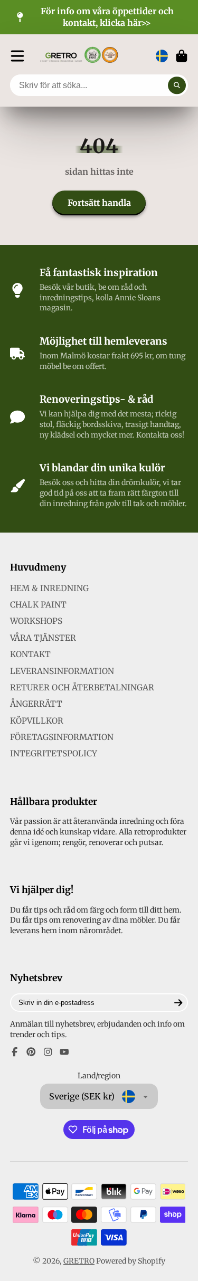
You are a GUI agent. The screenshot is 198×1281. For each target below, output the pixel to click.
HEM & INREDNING (49, 588)
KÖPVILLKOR (36, 721)
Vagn (181, 56)
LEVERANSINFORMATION (62, 671)
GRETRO (79, 1261)
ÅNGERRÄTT (36, 704)
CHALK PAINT (38, 605)
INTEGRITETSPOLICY (53, 753)
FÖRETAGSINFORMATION (62, 737)
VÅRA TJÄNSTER (43, 638)
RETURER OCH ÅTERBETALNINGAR (82, 687)
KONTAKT (30, 654)
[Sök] (177, 85)
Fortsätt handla (99, 202)
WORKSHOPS (36, 621)
